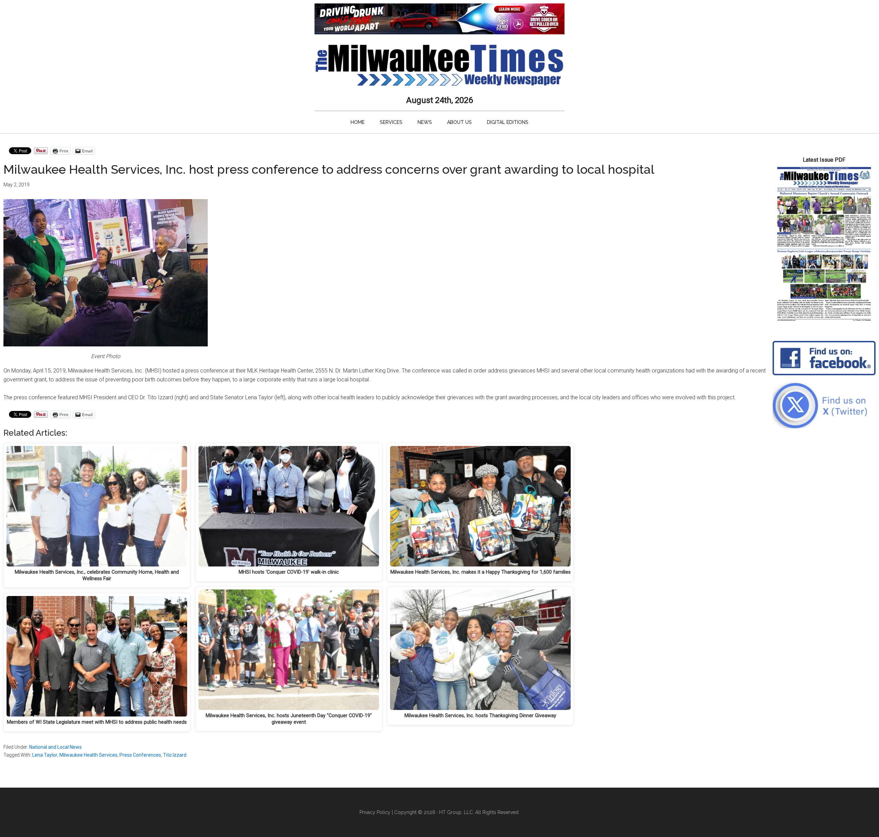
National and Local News (55, 747)
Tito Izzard (174, 755)
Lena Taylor (44, 755)
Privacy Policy (374, 812)
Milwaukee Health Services (88, 755)
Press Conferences (140, 755)
